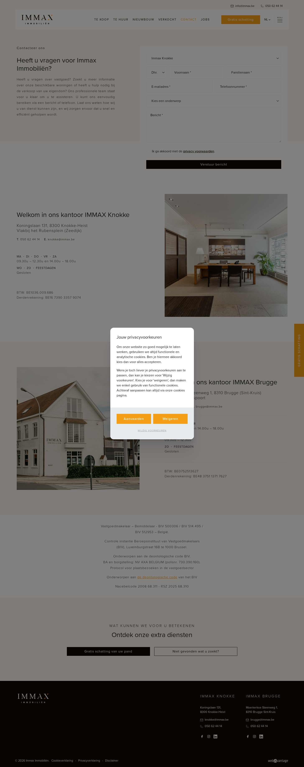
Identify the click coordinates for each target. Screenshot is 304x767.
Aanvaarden (134, 418)
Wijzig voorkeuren (152, 430)
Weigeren (170, 418)
